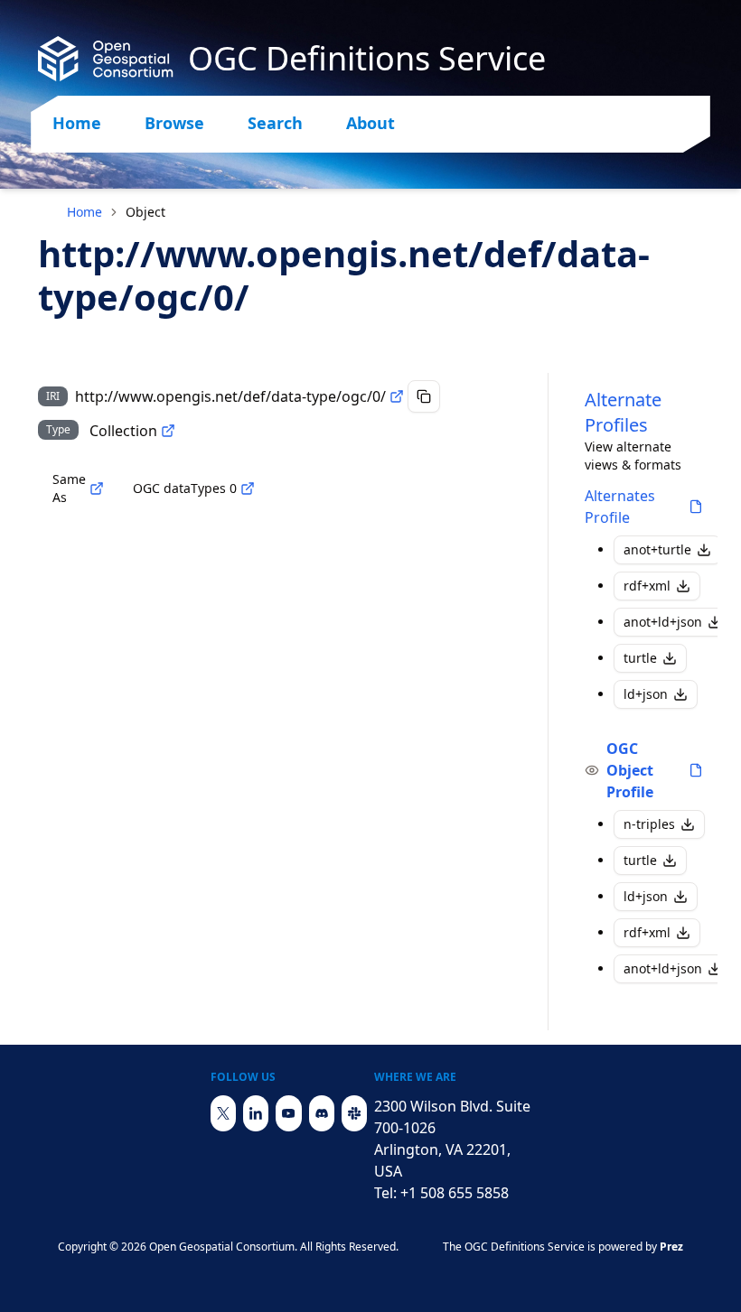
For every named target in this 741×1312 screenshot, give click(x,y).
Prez (671, 1246)
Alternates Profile (620, 506)
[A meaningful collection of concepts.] (168, 430)
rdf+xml (647, 585)
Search (275, 123)
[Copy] (424, 396)
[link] (145, 212)
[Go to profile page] (696, 506)
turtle (640, 657)
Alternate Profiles (623, 412)
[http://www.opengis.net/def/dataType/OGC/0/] (247, 488)
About (370, 123)
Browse (174, 123)
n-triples (649, 824)
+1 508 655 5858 (454, 1193)
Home (76, 123)
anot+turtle (657, 549)
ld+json (646, 694)
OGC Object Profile (629, 770)
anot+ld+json (663, 621)
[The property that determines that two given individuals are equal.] (96, 488)
